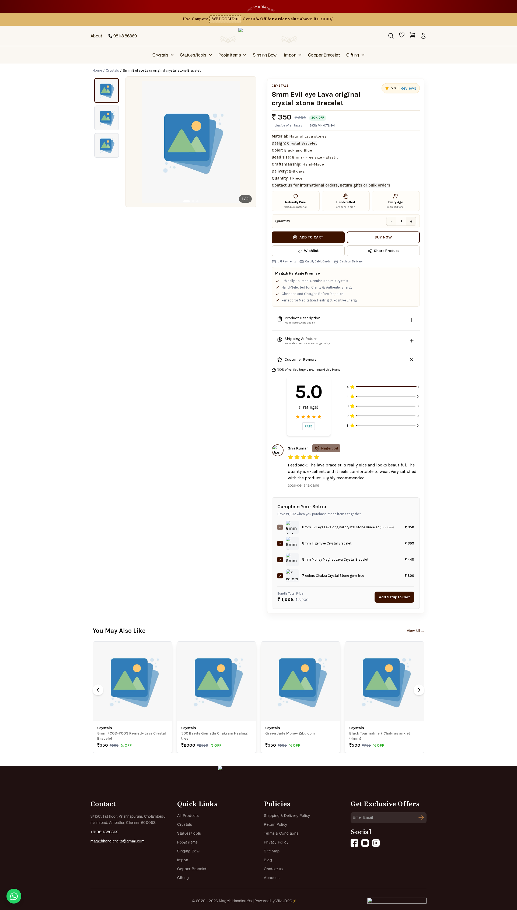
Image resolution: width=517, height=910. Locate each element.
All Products (188, 815)
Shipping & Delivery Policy (287, 815)
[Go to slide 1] (186, 201)
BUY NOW (383, 237)
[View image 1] (106, 90)
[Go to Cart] (412, 36)
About (96, 36)
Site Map (272, 851)
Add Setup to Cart (394, 597)
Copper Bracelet (324, 55)
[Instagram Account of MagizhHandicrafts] (376, 843)
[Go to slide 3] (197, 201)
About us (272, 877)
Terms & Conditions (281, 833)
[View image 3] (106, 145)
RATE (308, 426)
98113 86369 (125, 36)
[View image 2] (106, 118)
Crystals (160, 55)
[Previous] (98, 689)
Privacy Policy (276, 842)
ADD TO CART (311, 237)
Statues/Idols (193, 55)
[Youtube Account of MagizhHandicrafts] (365, 843)
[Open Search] (391, 36)
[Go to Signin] (423, 36)
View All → (415, 630)
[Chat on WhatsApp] (13, 896)
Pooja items (229, 55)
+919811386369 (104, 832)
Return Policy (275, 824)
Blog (268, 860)
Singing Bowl (265, 55)
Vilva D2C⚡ (286, 900)
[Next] (419, 689)
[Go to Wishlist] (402, 36)
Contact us (273, 868)
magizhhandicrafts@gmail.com (117, 841)
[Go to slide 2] (193, 201)
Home (97, 70)
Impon (290, 55)
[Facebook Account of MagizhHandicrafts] (354, 843)
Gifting (352, 55)
